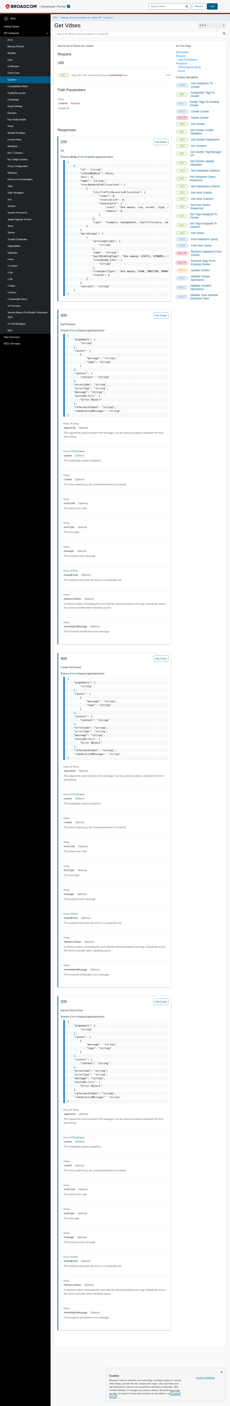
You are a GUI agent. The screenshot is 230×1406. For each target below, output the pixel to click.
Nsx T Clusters (15, 153)
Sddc (10, 186)
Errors (181, 71)
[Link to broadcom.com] (21, 6)
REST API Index (12, 343)
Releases (12, 173)
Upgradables (14, 246)
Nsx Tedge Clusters (18, 159)
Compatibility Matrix (18, 86)
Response (181, 63)
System (11, 206)
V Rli (10, 279)
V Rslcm (12, 292)
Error (73, 330)
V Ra (10, 272)
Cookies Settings (205, 1377)
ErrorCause (78, 451)
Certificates (13, 66)
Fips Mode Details (17, 119)
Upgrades (13, 252)
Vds (82, 157)
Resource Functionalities (20, 179)
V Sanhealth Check (17, 299)
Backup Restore (16, 46)
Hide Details (161, 142)
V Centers (13, 266)
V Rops (11, 286)
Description (182, 52)
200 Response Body (189, 67)
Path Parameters (187, 59)
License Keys (14, 139)
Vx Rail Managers (17, 324)
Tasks (11, 226)
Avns (10, 40)
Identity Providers (16, 133)
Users (11, 259)
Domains (12, 113)
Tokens (11, 232)
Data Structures (12, 337)
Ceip (10, 60)
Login (212, 6)
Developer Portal (53, 6)
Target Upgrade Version (19, 219)
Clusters (12, 79)
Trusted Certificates (17, 239)
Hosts (11, 126)
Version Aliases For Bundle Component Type (27, 314)
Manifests (13, 146)
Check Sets (14, 73)
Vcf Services (14, 306)
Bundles (12, 53)
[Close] (221, 1372)
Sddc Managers (16, 192)
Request (180, 56)
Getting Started (11, 26)
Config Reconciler (17, 93)
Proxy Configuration (18, 166)
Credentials (13, 99)
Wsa (10, 330)
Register (199, 6)
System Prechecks (17, 212)
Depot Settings (15, 106)
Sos (10, 199)
